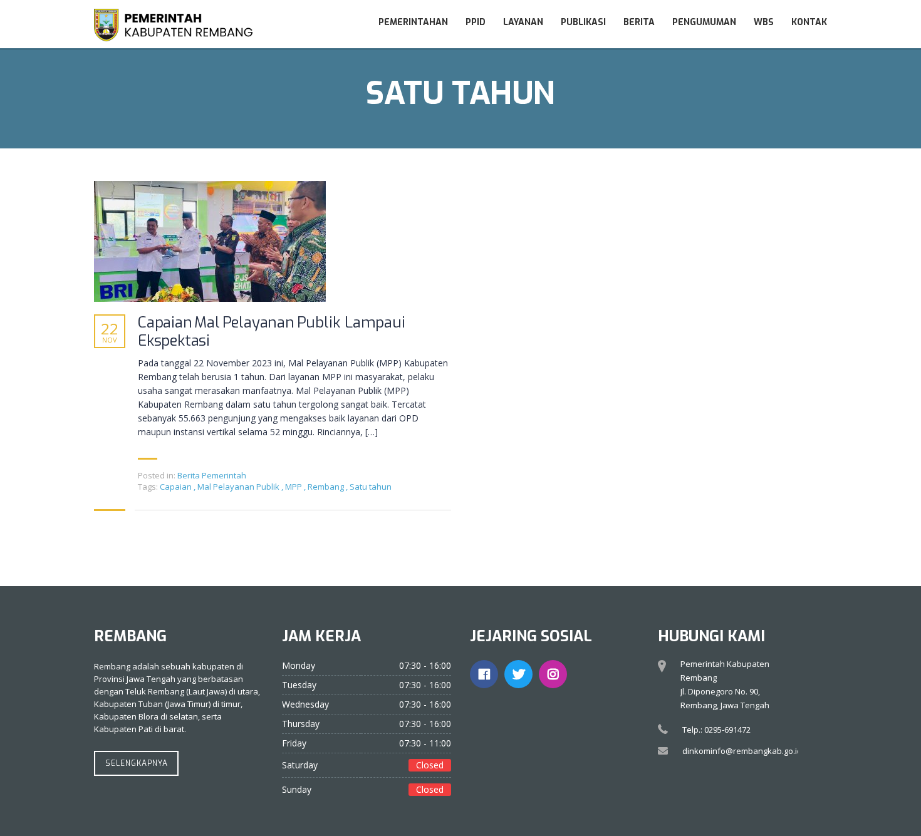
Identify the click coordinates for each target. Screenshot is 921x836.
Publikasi (583, 22)
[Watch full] (210, 241)
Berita (639, 22)
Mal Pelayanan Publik (239, 486)
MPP (294, 486)
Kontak (809, 22)
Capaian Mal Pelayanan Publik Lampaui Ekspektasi (271, 332)
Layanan (523, 22)
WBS (764, 22)
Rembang (327, 486)
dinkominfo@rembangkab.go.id (742, 750)
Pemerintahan (413, 22)
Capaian (177, 486)
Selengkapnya (136, 763)
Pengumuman (704, 22)
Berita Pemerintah (211, 475)
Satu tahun (371, 486)
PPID (476, 22)
